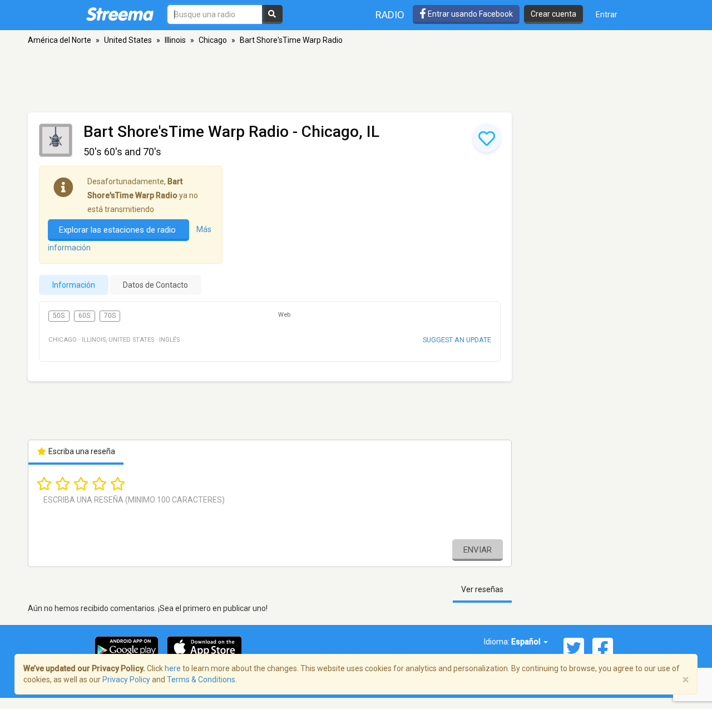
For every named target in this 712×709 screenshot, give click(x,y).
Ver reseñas (482, 589)
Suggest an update (457, 340)
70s (110, 315)
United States (128, 40)
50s (59, 315)
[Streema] (120, 14)
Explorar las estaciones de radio (118, 230)
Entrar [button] (606, 14)
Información (73, 284)
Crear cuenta (553, 13)
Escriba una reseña (81, 451)
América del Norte (59, 40)
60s (84, 315)
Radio (389, 15)
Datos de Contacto (155, 284)
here (173, 668)
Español (526, 641)
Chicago (213, 40)
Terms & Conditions (201, 679)
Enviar (477, 550)
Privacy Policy (126, 679)
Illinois (175, 40)
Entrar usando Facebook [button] (469, 13)
